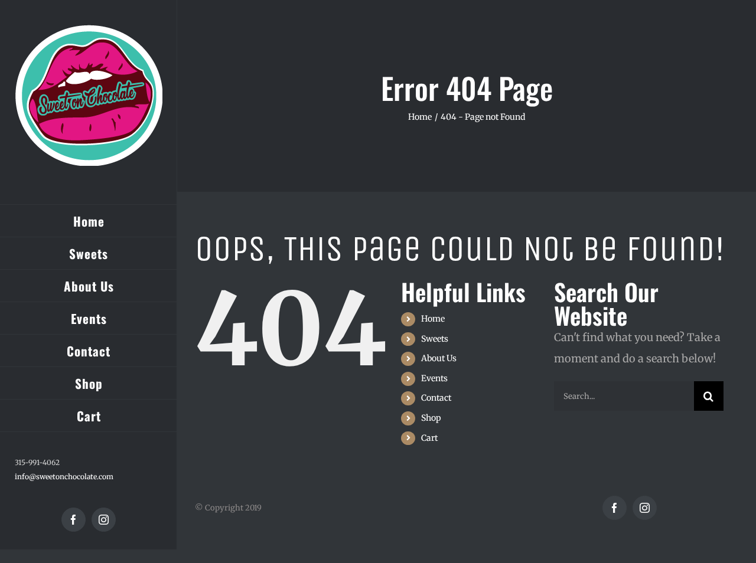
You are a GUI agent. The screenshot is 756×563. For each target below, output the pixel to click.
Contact (436, 397)
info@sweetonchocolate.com (64, 476)
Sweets (434, 338)
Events (434, 378)
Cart (429, 438)
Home (433, 318)
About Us (439, 358)
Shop (431, 418)
